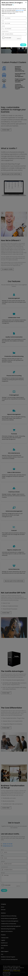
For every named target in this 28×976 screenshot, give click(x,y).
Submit (23, 44)
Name (3, 15)
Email (3, 20)
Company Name (5, 31)
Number (3, 26)
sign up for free (20, 10)
